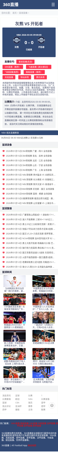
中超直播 (42, 423)
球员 (30, 402)
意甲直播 (28, 425)
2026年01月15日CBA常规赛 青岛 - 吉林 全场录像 (29, 155)
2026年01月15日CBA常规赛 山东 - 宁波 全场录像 (29, 165)
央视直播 (9, 77)
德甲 (43, 406)
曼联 (17, 409)
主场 (30, 409)
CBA (17, 402)
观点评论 (6, 406)
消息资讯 (6, 395)
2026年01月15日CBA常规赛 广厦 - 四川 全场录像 (29, 151)
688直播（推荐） (13, 66)
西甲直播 (37, 425)
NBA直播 (15, 423)
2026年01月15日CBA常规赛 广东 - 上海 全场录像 (29, 170)
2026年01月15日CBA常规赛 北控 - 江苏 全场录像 (29, 160)
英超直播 (24, 423)
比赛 (30, 395)
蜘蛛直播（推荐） (34, 72)
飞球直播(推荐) (11, 72)
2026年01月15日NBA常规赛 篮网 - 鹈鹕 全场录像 (29, 193)
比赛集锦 (6, 399)
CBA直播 (33, 423)
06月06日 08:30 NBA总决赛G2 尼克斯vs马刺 (22, 137)
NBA (30, 399)
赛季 (30, 406)
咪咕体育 (25, 77)
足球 (17, 395)
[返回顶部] (52, 405)
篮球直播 (23, 12)
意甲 (43, 402)
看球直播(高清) (25, 61)
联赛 (43, 409)
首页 (14, 12)
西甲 (4, 409)
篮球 (4, 402)
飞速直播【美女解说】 (38, 66)
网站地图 (32, 445)
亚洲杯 (18, 406)
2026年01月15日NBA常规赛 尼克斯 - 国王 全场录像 (30, 188)
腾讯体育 (40, 77)
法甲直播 (51, 423)
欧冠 (17, 399)
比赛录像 (45, 399)
